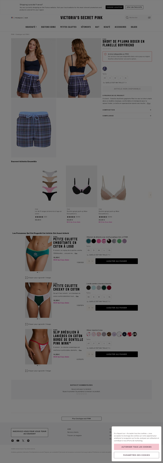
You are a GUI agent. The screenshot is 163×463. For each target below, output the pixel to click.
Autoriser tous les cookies (136, 447)
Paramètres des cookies (136, 455)
